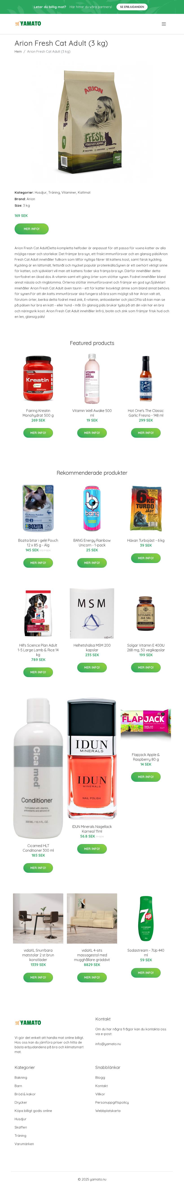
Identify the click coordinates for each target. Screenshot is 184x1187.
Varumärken (24, 1144)
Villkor (100, 1094)
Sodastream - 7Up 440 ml (145, 952)
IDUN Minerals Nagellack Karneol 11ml (92, 829)
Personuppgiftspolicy (112, 1102)
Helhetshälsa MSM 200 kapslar (92, 647)
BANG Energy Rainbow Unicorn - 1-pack (92, 542)
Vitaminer (68, 192)
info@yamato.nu (108, 1044)
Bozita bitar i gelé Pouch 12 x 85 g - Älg (38, 542)
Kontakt (101, 1086)
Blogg (100, 1077)
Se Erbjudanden (132, 7)
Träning (54, 192)
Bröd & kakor (25, 1094)
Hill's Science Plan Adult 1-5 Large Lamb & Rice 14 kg (38, 650)
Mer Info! (31, 229)
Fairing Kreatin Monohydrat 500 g (38, 413)
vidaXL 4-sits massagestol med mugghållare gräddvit (92, 955)
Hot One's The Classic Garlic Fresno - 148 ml (146, 413)
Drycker (21, 1102)
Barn (18, 1086)
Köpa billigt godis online (33, 1111)
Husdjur (41, 192)
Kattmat (84, 192)
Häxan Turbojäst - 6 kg (145, 540)
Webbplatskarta (107, 1111)
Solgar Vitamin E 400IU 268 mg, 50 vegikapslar (146, 647)
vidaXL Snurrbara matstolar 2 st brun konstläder (38, 955)
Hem (18, 51)
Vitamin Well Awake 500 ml (92, 413)
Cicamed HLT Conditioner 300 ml (38, 848)
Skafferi (21, 1127)
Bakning (21, 1077)
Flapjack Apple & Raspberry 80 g (146, 757)
